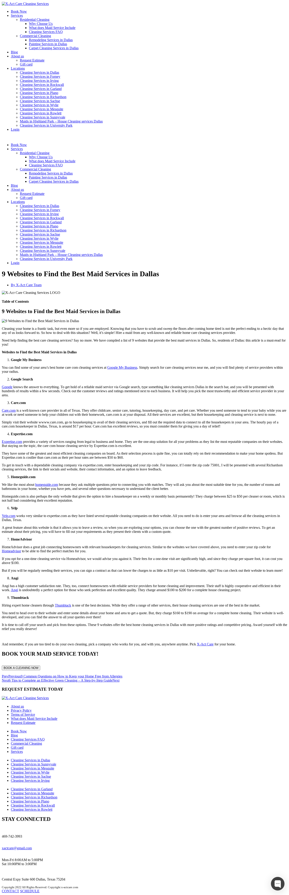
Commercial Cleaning (35, 36)
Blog (14, 52)
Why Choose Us (41, 24)
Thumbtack (63, 605)
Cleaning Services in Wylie (39, 105)
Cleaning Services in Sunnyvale (42, 117)
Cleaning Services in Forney (40, 76)
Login (15, 129)
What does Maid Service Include (52, 28)
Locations (18, 68)
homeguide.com (46, 484)
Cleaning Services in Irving (39, 81)
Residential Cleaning (34, 19)
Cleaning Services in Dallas (39, 72)
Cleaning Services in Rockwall (42, 85)
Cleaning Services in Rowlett (40, 113)
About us (17, 56)
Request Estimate (32, 60)
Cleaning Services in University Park (46, 125)
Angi (14, 590)
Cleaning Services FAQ (46, 32)
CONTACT (10, 891)
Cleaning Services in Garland (41, 89)
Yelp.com (8, 516)
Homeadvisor (11, 551)
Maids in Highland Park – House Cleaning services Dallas (61, 121)
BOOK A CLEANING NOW (21, 668)
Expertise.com (12, 442)
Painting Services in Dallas (48, 44)
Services (17, 15)
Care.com (9, 410)
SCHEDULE (30, 891)
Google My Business (122, 367)
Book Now (19, 11)
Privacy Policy (21, 710)
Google (7, 387)
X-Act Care (205, 644)
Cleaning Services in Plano (39, 93)
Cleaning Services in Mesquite (41, 109)
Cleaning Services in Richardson (43, 97)
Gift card (26, 64)
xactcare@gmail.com (17, 848)
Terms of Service (23, 714)
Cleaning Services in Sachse (40, 101)
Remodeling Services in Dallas (51, 40)
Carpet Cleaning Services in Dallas (54, 48)
